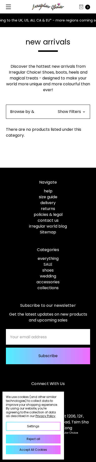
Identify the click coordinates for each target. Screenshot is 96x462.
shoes (48, 270)
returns (48, 208)
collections (48, 288)
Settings (33, 426)
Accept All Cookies (33, 450)
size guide (48, 197)
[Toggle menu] (7, 6)
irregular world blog (48, 226)
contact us (48, 220)
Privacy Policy (45, 416)
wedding (48, 276)
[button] (48, 112)
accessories (48, 282)
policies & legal (48, 214)
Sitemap (48, 232)
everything (48, 258)
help (48, 191)
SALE (48, 264)
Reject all (33, 439)
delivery (48, 203)
